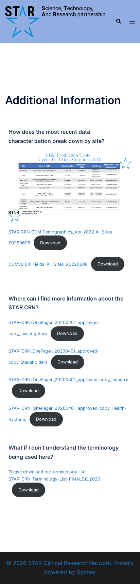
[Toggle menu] (132, 21)
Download (50, 242)
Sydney (86, 572)
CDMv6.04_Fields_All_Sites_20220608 (48, 263)
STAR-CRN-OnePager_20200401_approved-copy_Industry (68, 379)
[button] (118, 21)
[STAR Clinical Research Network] (55, 20)
